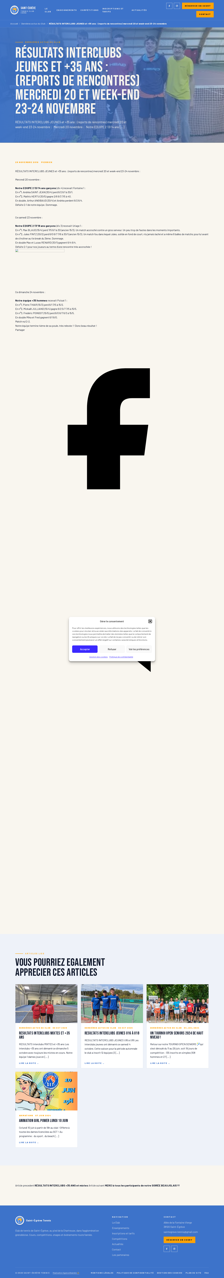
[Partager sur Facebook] (112, 524)
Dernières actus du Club (33, 23)
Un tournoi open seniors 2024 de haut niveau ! (177, 1035)
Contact (205, 14)
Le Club (48, 10)
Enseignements (67, 10)
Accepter (85, 649)
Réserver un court (198, 6)
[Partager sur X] (112, 914)
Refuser (112, 649)
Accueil (14, 23)
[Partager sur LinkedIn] (112, 719)
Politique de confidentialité (121, 657)
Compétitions (90, 10)
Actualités (139, 10)
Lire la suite (29, 1063)
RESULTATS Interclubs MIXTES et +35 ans (44, 1035)
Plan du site (193, 1273)
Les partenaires (120, 1254)
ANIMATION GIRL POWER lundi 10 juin (43, 1120)
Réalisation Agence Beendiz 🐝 (66, 1273)
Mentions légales (102, 1273)
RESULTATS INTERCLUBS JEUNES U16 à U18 (112, 1033)
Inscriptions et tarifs (113, 10)
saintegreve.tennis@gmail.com (181, 1231)
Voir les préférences (139, 649)
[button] (150, 621)
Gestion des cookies (98, 657)
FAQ (206, 1273)
